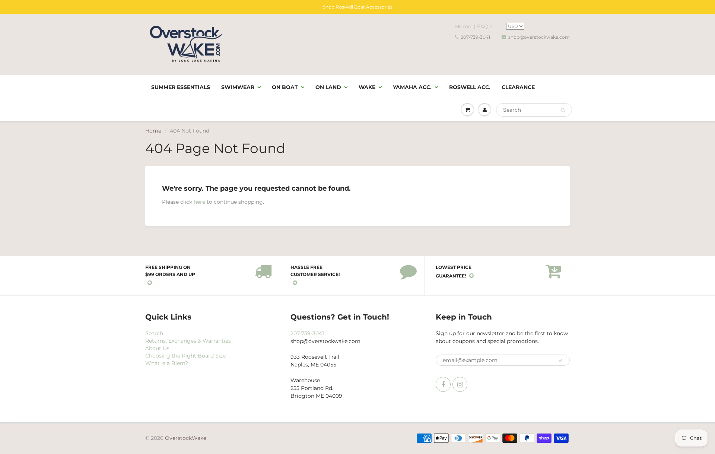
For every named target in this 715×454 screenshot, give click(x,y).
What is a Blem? (166, 363)
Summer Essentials (180, 87)
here (199, 202)
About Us (157, 348)
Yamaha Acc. (412, 87)
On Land (328, 87)
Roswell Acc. (469, 87)
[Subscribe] (560, 360)
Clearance (518, 87)
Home (463, 26)
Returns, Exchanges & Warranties (188, 340)
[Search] (562, 110)
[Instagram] (459, 384)
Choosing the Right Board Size (185, 355)
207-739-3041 (475, 37)
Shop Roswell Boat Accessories (358, 7)
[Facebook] (443, 384)
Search (154, 333)
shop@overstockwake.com (539, 37)
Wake (367, 87)
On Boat (285, 87)
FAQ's (484, 26)
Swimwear (237, 87)
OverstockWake (185, 438)
